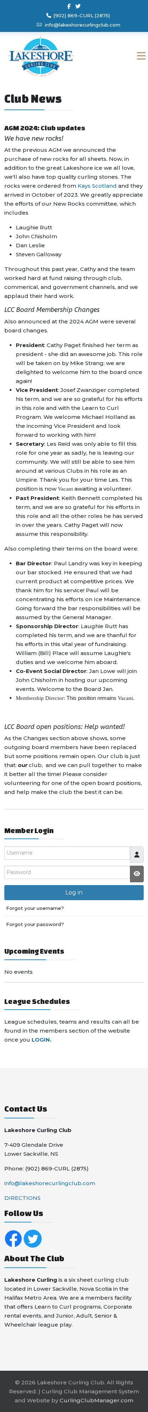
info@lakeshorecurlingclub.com (82, 25)
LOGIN (41, 1039)
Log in (74, 892)
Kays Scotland (98, 185)
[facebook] (68, 6)
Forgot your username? (35, 908)
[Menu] (127, 56)
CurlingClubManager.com (96, 1400)
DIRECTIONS (22, 1197)
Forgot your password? (35, 924)
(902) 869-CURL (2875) (82, 15)
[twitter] (78, 6)
